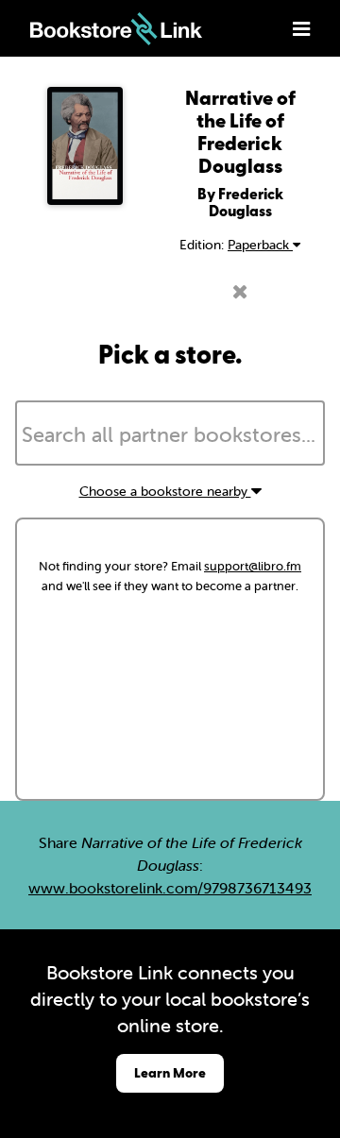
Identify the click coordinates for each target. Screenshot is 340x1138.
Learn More (170, 1072)
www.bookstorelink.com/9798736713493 (170, 887)
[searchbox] (170, 435)
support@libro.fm (252, 566)
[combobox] (170, 433)
